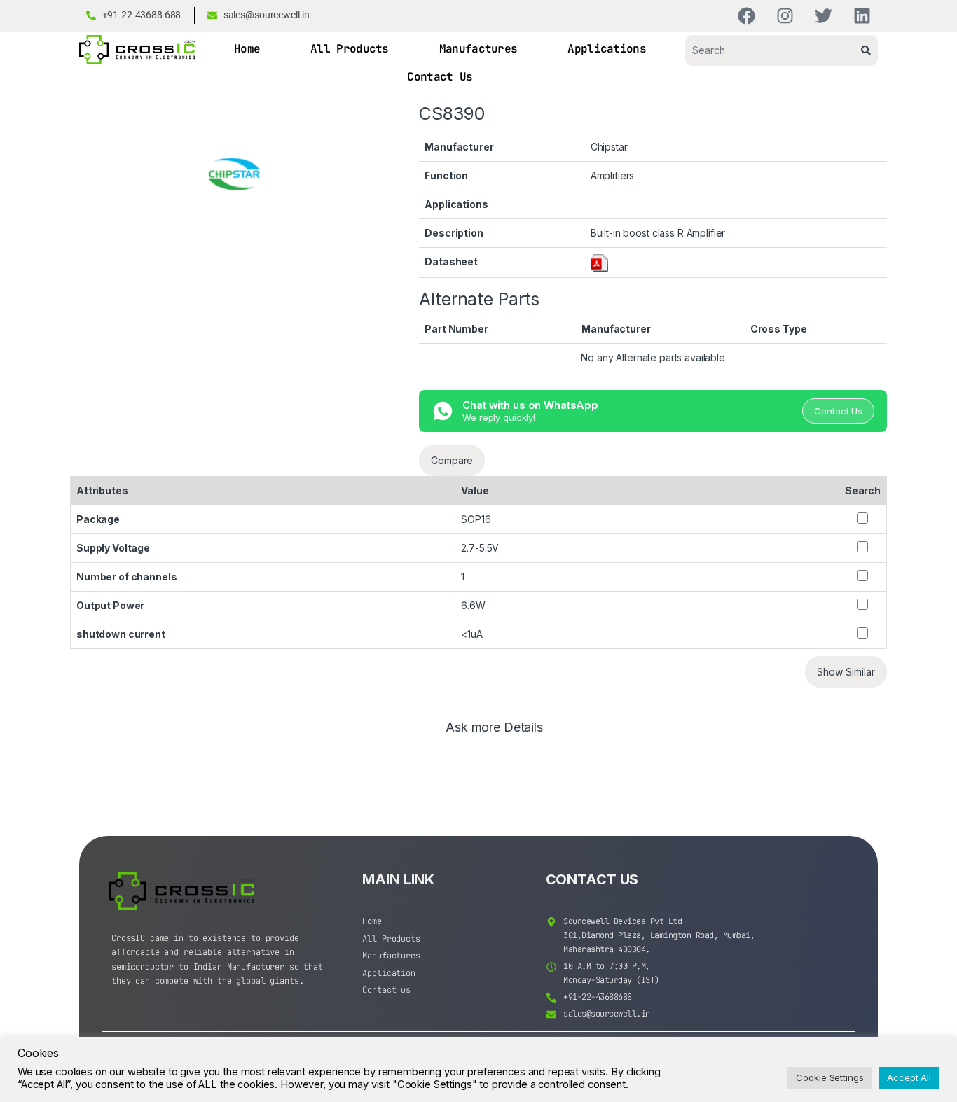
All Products (349, 48)
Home (247, 48)
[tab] (494, 733)
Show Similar (846, 672)
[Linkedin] (862, 16)
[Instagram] (785, 16)
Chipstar (609, 147)
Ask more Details (494, 727)
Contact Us (439, 76)
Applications (606, 48)
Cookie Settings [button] (829, 1077)
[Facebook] (746, 16)
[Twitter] (823, 16)
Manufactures (478, 48)
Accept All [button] (909, 1077)
